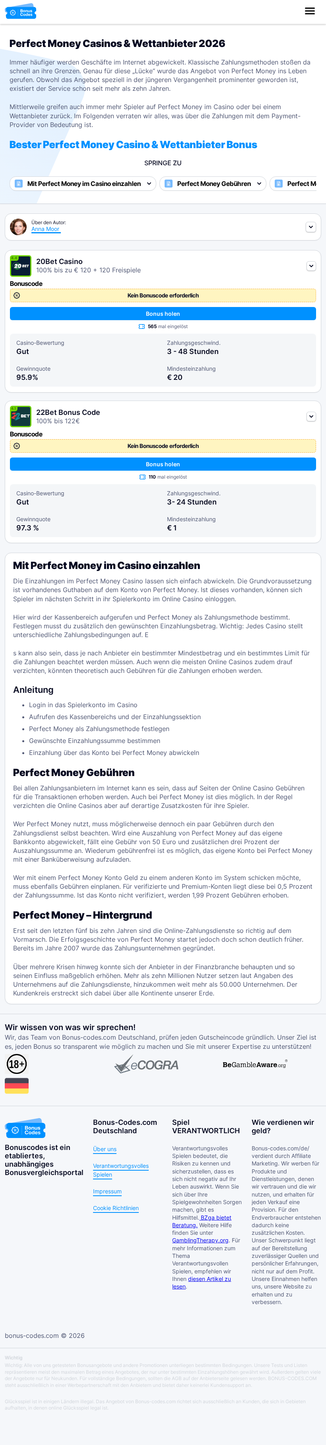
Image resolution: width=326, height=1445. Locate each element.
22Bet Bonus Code (68, 412)
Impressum (107, 1191)
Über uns (104, 1149)
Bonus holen (163, 313)
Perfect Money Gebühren (214, 184)
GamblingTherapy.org (200, 1240)
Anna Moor (45, 228)
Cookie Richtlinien (116, 1207)
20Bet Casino (59, 261)
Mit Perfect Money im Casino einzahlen (84, 184)
